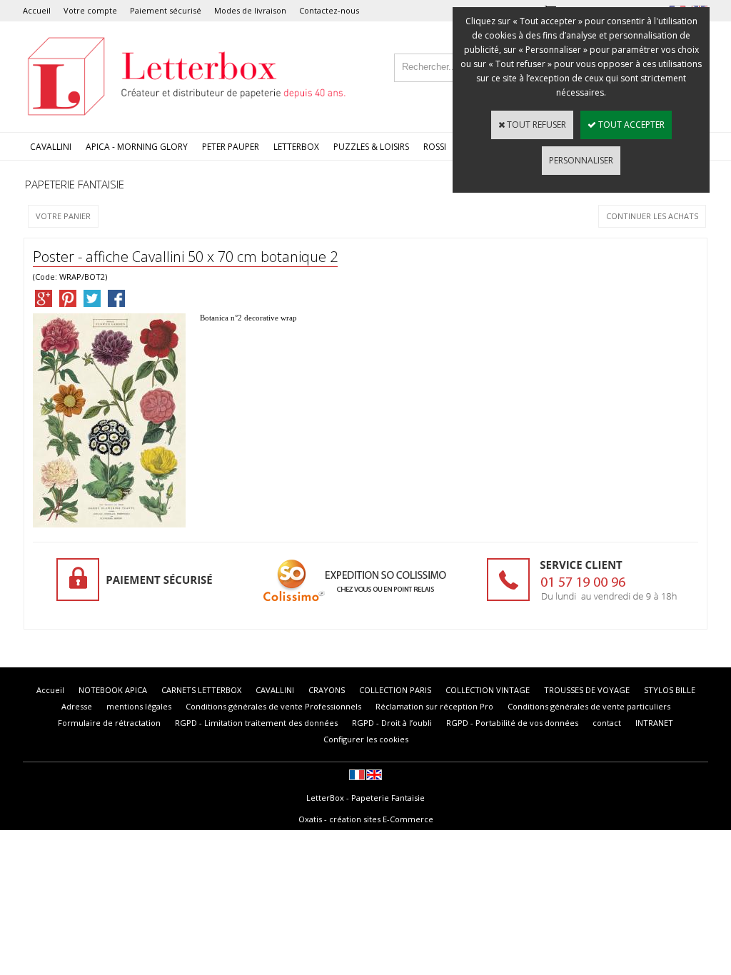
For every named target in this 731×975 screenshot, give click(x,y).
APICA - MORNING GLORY (137, 147)
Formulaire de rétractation (109, 722)
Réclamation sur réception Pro (434, 706)
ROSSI (434, 147)
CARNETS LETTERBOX (201, 689)
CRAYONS (326, 689)
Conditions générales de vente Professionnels (273, 706)
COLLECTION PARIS (395, 689)
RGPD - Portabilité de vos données (512, 722)
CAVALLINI (50, 147)
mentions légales (138, 706)
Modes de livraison (250, 10)
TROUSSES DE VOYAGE (587, 689)
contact (607, 722)
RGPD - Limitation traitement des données (256, 722)
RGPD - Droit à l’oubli (392, 722)
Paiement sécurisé (165, 10)
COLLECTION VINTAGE (487, 689)
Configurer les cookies (365, 739)
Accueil (37, 10)
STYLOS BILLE (669, 689)
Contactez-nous (329, 10)
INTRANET (654, 722)
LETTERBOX (296, 147)
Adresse (76, 706)
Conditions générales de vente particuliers (589, 706)
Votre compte (90, 10)
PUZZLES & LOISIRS (371, 147)
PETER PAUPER (230, 147)
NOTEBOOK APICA (113, 689)
